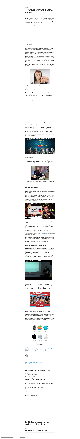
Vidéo (38, 362)
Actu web (27, 362)
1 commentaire (28, 363)
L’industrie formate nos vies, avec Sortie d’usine (39, 349)
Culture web (30, 362)
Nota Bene (47, 233)
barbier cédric (30, 373)
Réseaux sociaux (34, 362)
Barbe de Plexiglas (6, 2)
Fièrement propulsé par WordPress (7, 437)
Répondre (28, 391)
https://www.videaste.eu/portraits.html (32, 388)
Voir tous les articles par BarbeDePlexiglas (36, 357)
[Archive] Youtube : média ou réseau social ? (29, 349)
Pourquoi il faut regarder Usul (48, 349)
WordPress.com (22, 437)
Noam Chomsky (37, 122)
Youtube (40, 362)
